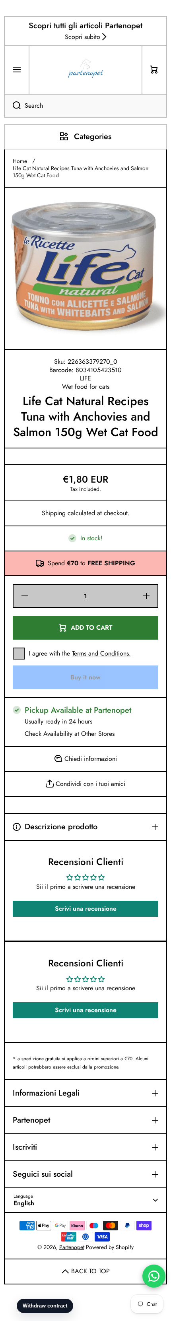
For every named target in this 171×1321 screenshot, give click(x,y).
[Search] (12, 106)
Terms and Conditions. (101, 653)
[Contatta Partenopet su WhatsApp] (153, 1276)
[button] (154, 70)
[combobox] (85, 106)
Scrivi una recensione (86, 908)
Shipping (54, 513)
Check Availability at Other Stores (70, 734)
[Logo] (85, 70)
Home (20, 161)
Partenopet (71, 1247)
